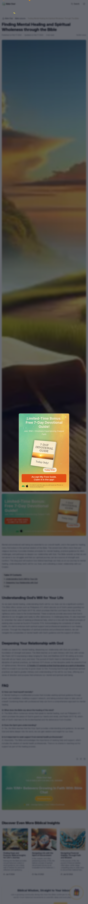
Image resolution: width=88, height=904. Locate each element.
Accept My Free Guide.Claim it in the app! (44, 478)
